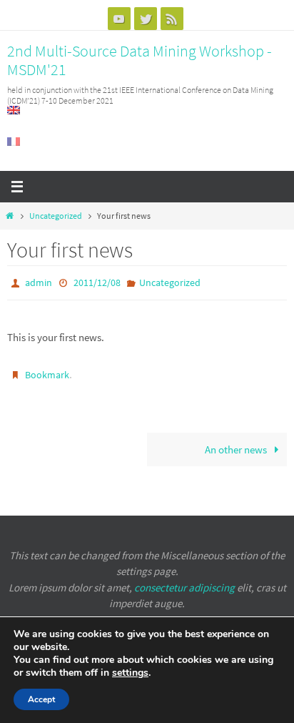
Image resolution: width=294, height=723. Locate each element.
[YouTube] (119, 18)
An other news (237, 444)
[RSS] (172, 18)
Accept (41, 699)
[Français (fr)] (14, 141)
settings (130, 673)
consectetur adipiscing (184, 587)
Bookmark (47, 371)
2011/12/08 (97, 281)
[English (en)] (14, 110)
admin (38, 281)
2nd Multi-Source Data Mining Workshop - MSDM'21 (139, 60)
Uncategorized (55, 215)
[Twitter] (145, 18)
